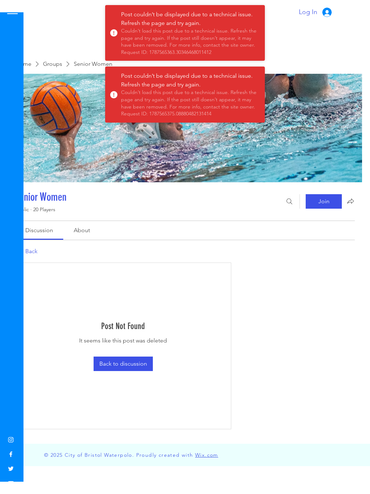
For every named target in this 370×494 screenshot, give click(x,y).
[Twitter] (10, 468)
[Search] (289, 201)
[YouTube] (10, 483)
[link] (39, 230)
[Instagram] (10, 439)
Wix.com (206, 455)
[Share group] (350, 201)
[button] (12, 10)
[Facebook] (10, 454)
